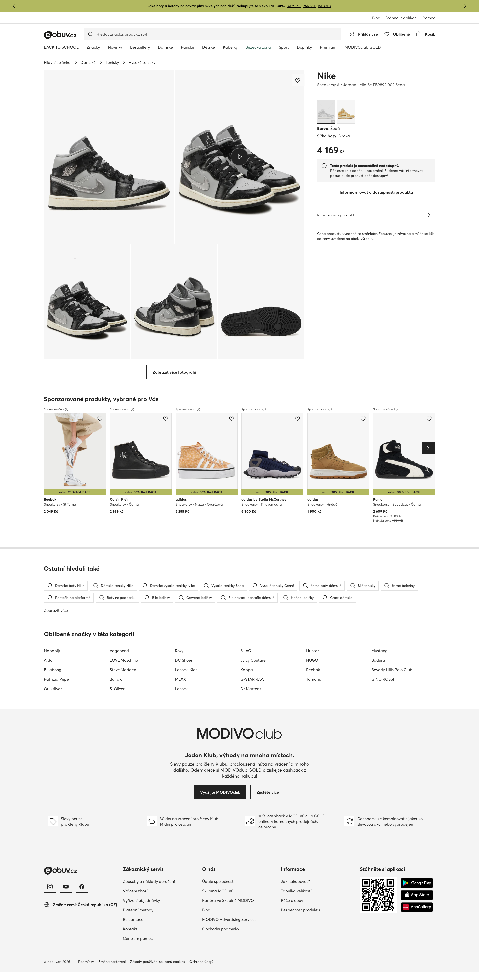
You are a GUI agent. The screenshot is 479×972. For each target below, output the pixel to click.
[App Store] (417, 895)
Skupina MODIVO (218, 890)
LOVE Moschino (124, 660)
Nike (326, 75)
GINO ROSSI (382, 679)
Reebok (313, 669)
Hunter (312, 650)
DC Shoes (184, 660)
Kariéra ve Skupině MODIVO (228, 900)
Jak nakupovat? (295, 881)
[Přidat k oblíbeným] (298, 80)
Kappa (246, 669)
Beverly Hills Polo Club (391, 669)
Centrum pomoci (138, 938)
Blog (376, 17)
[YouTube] (66, 887)
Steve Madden (123, 669)
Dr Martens (250, 688)
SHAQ (245, 650)
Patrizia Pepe (56, 679)
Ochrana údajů (201, 961)
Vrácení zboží (135, 890)
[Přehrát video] (240, 156)
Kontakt (130, 928)
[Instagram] (50, 887)
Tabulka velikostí (296, 890)
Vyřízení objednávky (141, 900)
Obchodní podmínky (220, 928)
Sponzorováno (54, 409)
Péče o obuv (292, 900)
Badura (378, 660)
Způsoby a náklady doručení (149, 881)
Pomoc (429, 17)
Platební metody (138, 909)
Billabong (52, 669)
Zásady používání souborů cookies (157, 961)
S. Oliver (117, 688)
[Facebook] (82, 887)
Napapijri (52, 650)
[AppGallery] (417, 907)
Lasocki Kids (186, 669)
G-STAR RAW (252, 679)
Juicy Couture (253, 660)
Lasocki (182, 688)
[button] (109, 157)
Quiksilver (53, 688)
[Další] (465, 6)
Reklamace (133, 919)
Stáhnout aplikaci (401, 17)
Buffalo (116, 679)
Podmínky (86, 961)
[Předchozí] (14, 6)
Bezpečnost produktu (300, 909)
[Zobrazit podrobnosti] (429, 215)
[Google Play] (417, 883)
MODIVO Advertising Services (229, 919)
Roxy (179, 650)
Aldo (48, 660)
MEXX (180, 679)
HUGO (312, 660)
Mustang (379, 650)
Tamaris (313, 679)
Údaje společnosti (218, 881)
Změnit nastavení (112, 961)
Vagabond (119, 650)
